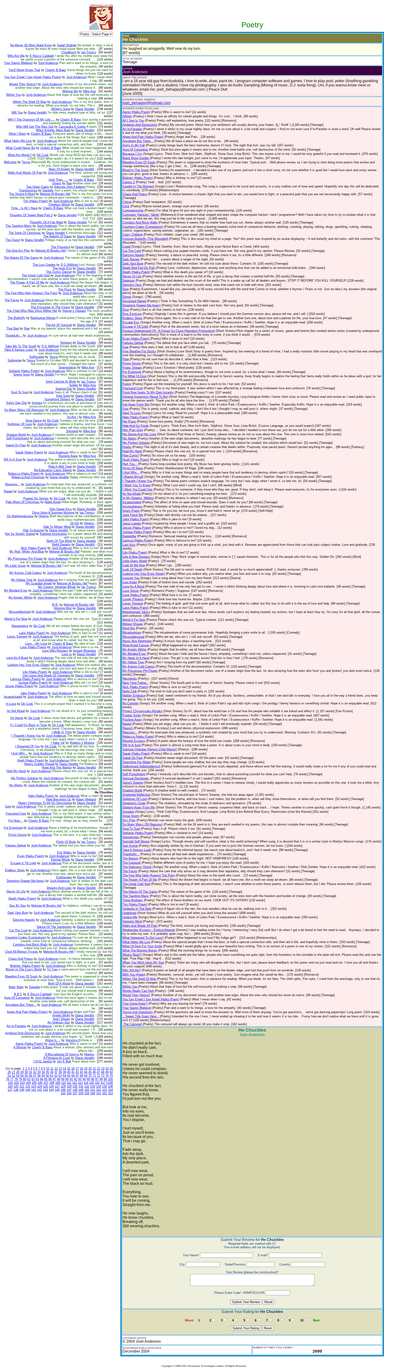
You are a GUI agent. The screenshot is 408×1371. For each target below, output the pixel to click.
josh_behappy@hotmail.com (146, 103)
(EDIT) (133, 35)
